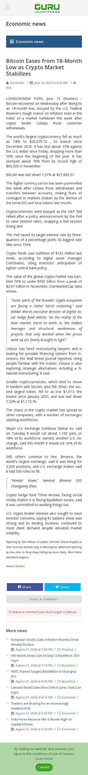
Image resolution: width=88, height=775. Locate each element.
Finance (68, 649)
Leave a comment (44, 599)
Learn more (44, 758)
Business (69, 665)
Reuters (20, 566)
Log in (58, 612)
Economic (69, 697)
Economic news (30, 41)
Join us (72, 612)
